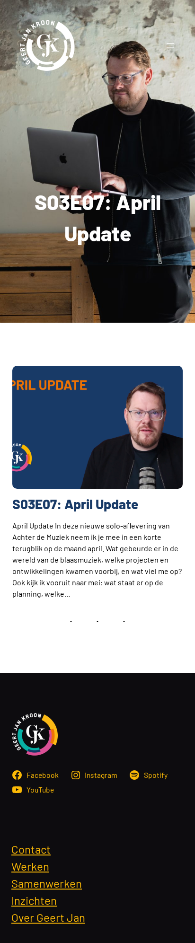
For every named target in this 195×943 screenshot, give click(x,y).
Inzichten (34, 900)
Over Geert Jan (48, 917)
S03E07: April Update (75, 504)
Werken (30, 866)
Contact (31, 849)
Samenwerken (46, 883)
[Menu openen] (170, 45)
